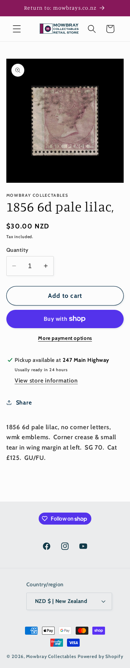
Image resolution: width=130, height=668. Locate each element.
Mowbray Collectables (51, 656)
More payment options (65, 338)
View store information (46, 380)
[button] (17, 29)
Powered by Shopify (100, 656)
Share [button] (24, 402)
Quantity (17, 249)
